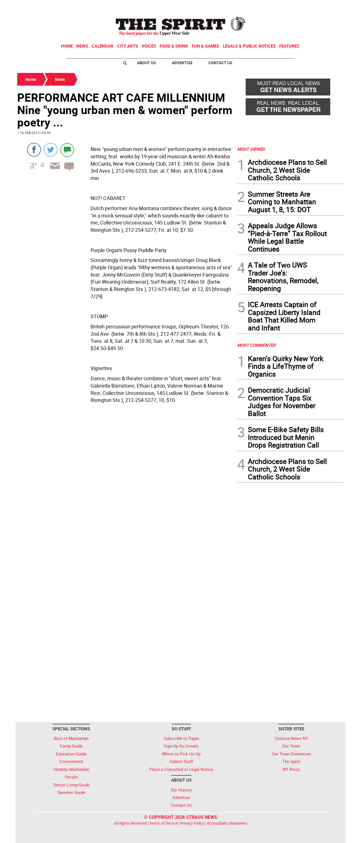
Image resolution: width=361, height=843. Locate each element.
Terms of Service (163, 823)
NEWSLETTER (298, 6)
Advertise (182, 62)
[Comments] (67, 150)
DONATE (330, 6)
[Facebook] (34, 150)
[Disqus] (125, 492)
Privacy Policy (192, 823)
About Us (146, 62)
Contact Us (220, 62)
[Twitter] (51, 150)
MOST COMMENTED (256, 345)
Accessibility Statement (227, 823)
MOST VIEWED (251, 149)
